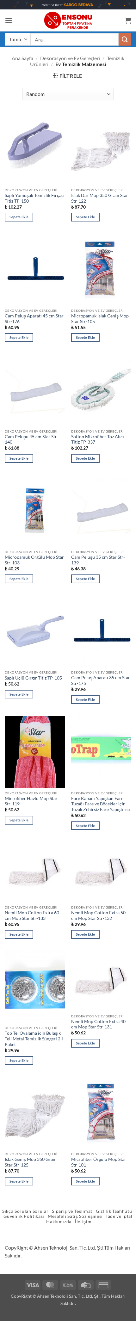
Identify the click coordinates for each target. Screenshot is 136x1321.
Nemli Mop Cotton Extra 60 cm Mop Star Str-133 (32, 915)
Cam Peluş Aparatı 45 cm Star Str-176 (34, 318)
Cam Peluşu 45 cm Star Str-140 (32, 439)
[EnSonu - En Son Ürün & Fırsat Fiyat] (68, 20)
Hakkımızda (58, 1221)
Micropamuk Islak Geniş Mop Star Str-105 (100, 318)
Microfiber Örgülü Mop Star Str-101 (98, 1162)
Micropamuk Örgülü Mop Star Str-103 (34, 560)
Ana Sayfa (22, 58)
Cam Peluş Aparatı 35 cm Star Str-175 (100, 680)
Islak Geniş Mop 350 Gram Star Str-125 (31, 1162)
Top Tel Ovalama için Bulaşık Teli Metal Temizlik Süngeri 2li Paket (34, 1039)
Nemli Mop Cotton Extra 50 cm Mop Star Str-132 (98, 915)
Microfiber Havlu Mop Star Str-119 (31, 801)
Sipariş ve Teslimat (72, 1211)
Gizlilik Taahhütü (114, 1211)
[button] (8, 20)
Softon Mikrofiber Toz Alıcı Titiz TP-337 (97, 439)
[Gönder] (125, 39)
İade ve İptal (119, 1216)
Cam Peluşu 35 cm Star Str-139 (98, 560)
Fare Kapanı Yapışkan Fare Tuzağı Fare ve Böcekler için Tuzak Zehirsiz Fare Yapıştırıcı (100, 804)
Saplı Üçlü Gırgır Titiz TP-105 (33, 677)
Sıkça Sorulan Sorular (25, 1211)
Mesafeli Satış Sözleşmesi (75, 1216)
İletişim (83, 1221)
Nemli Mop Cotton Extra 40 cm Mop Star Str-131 (98, 1024)
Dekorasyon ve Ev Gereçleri (70, 58)
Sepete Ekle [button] (19, 217)
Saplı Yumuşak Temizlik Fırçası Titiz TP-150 (35, 198)
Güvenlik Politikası (23, 1216)
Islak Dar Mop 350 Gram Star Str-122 (99, 198)
